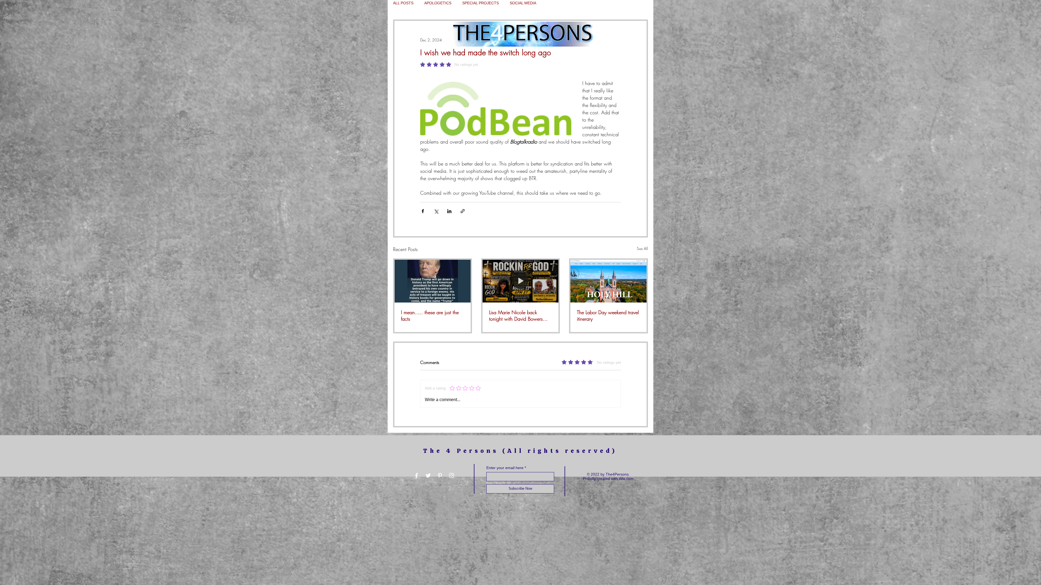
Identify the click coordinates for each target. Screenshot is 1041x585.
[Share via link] (462, 211)
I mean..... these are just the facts (430, 315)
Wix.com (626, 478)
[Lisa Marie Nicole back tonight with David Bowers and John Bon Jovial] (521, 281)
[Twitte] (428, 475)
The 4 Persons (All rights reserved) (520, 451)
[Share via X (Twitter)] (436, 211)
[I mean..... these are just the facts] (432, 281)
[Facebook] (416, 475)
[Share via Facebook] (422, 211)
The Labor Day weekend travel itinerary (608, 315)
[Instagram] (451, 475)
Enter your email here (504, 468)
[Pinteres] (439, 475)
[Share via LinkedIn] (449, 211)
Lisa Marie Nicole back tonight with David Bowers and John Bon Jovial (516, 315)
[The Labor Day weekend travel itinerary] (608, 281)
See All (642, 248)
